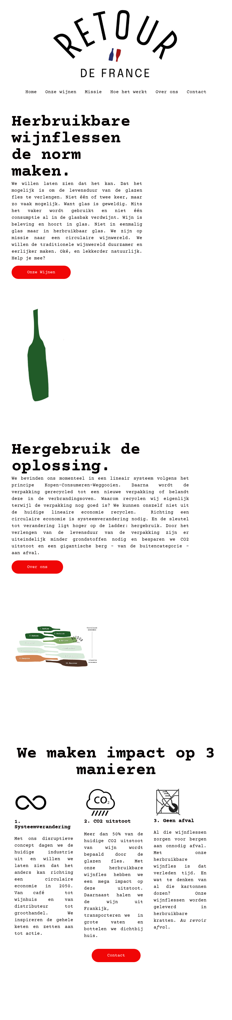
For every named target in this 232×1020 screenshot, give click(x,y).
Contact (197, 92)
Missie (93, 92)
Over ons (167, 92)
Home (31, 92)
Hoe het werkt (128, 92)
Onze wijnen (60, 92)
